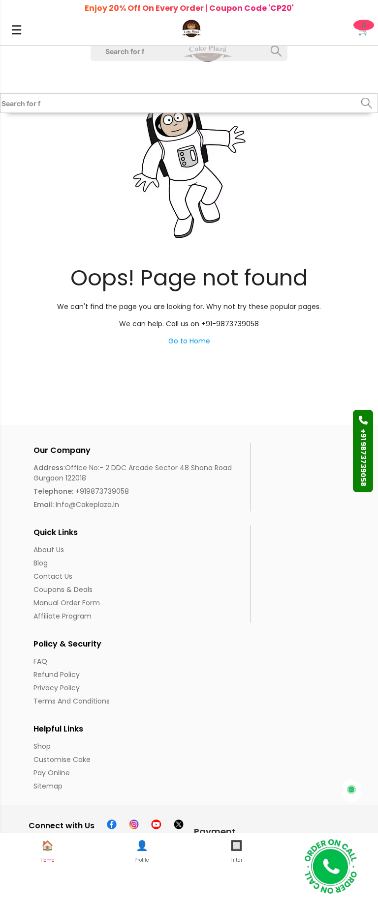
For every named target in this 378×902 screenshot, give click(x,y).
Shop (42, 746)
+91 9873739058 (363, 457)
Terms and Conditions (71, 701)
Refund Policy (56, 674)
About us (48, 550)
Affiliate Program (62, 616)
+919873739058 (81, 491)
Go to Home (189, 341)
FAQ (40, 661)
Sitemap (48, 786)
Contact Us (52, 576)
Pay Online (51, 773)
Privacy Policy (56, 688)
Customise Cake (62, 759)
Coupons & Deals (63, 589)
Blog (40, 563)
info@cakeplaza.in (76, 504)
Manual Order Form (66, 603)
